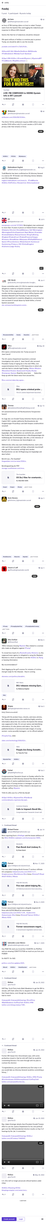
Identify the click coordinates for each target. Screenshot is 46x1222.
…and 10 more (34, 557)
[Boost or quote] (13, 104)
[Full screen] (41, 1106)
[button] (23, 1096)
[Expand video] (37, 1106)
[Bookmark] (33, 104)
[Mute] (9, 1106)
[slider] (23, 1102)
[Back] (2, 2)
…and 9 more (35, 335)
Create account (9, 1219)
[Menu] (42, 1219)
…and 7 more (5, 629)
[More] (43, 104)
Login (21, 1219)
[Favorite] (23, 104)
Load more (23, 1200)
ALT (41, 268)
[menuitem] (23, 1096)
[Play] (4, 1106)
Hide (40, 131)
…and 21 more (28, 487)
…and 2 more (32, 967)
